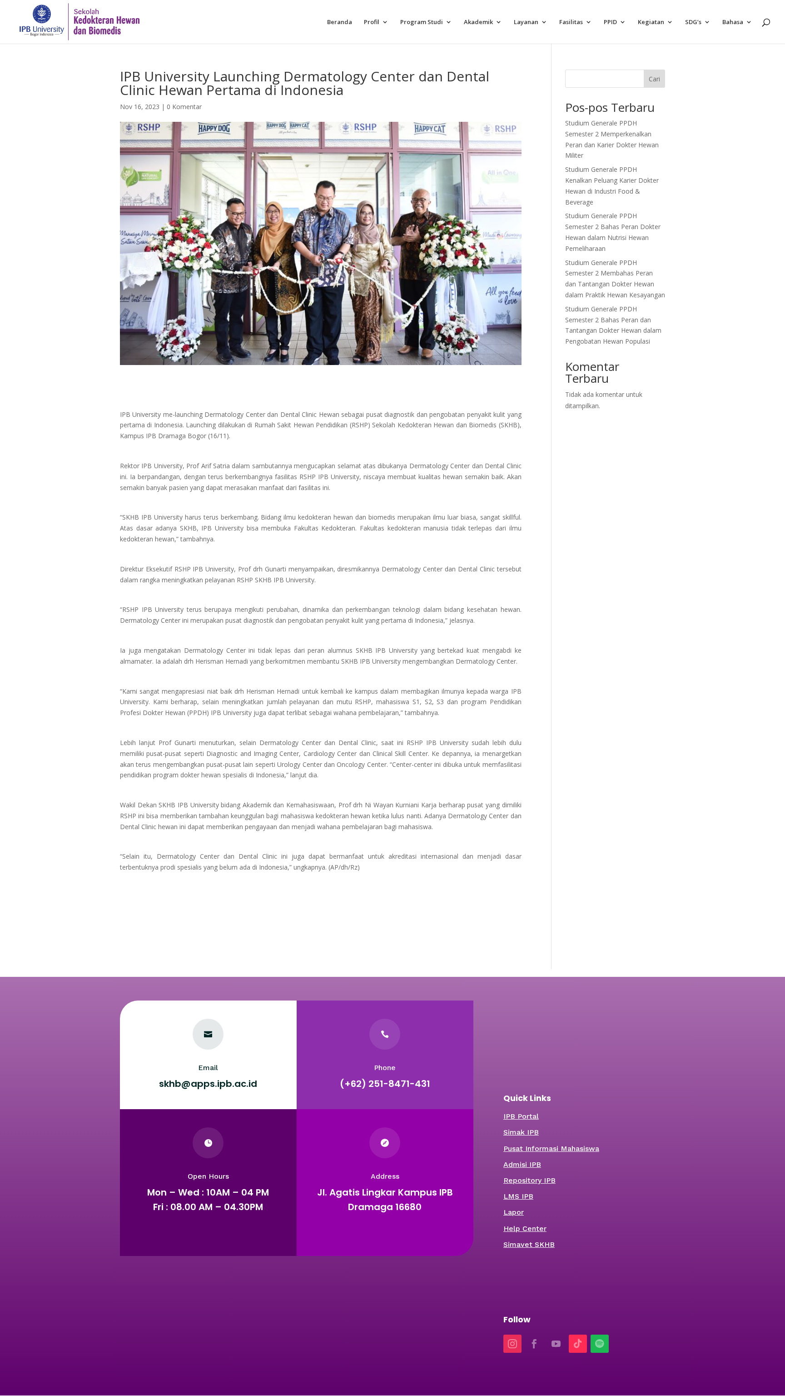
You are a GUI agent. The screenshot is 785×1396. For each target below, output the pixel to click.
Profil (371, 22)
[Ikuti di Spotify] (600, 1344)
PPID (610, 22)
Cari (654, 79)
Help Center (525, 1228)
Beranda (339, 22)
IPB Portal (521, 1116)
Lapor (513, 1212)
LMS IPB (518, 1196)
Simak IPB (521, 1132)
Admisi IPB (522, 1164)
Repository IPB (529, 1180)
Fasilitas (571, 22)
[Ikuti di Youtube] (556, 1344)
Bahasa (732, 22)
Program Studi (421, 22)
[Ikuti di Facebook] (534, 1344)
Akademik (478, 22)
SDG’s (693, 22)
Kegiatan (651, 22)
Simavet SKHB (529, 1244)
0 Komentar (184, 106)
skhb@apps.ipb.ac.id (208, 1083)
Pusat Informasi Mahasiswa (551, 1148)
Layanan (526, 22)
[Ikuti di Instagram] (512, 1344)
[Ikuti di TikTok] (578, 1344)
